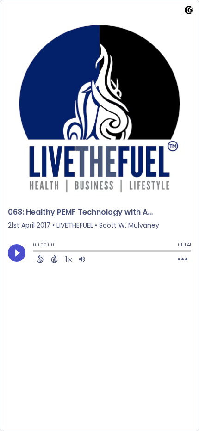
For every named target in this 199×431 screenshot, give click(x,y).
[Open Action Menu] (182, 259)
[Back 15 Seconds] (40, 259)
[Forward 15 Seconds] (54, 259)
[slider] (35, 251)
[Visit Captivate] (189, 12)
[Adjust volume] (82, 259)
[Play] (16, 253)
